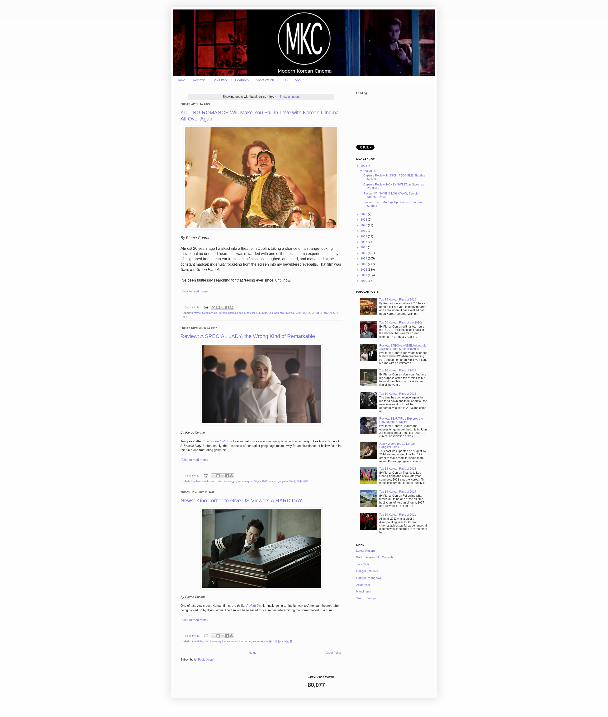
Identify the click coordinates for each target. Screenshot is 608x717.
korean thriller (215, 481)
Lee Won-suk (276, 312)
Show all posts (290, 96)
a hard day (197, 641)
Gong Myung (209, 312)
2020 (364, 225)
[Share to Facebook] (227, 307)
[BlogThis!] (218, 307)
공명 (298, 312)
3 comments (192, 307)
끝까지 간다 (276, 641)
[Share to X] (222, 307)
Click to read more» (194, 291)
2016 (364, 247)
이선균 (306, 312)
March (368, 170)
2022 (364, 219)
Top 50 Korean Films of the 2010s (401, 322)
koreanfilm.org (365, 550)
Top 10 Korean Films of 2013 (397, 393)
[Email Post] (206, 307)
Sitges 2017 (260, 481)
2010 (364, 280)
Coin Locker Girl (214, 441)
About (299, 80)
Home (181, 80)
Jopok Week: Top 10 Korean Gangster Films (397, 445)
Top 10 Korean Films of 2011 (397, 514)
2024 (364, 165)
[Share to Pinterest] (231, 307)
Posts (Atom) (206, 659)
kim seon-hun (230, 641)
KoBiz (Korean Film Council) (374, 557)
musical (289, 312)
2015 (364, 253)
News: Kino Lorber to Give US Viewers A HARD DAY (241, 501)
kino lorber (245, 641)
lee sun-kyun (259, 312)
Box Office (220, 80)
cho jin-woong (213, 641)
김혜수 (298, 481)
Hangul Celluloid (367, 571)
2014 (364, 258)
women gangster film (281, 481)
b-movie (196, 312)
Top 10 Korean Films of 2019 (397, 370)
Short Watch (265, 80)
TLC (284, 80)
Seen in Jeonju (366, 598)
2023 (364, 214)
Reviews (199, 80)
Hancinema (363, 591)
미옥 (306, 481)
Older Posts (333, 652)
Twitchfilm (362, 564)
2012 (364, 269)
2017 (364, 242)
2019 (364, 230)
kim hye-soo (198, 481)
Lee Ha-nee (244, 312)
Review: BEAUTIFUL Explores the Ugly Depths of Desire (401, 420)
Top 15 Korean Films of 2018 (397, 468)
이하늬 (325, 312)
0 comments (192, 475)
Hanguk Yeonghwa (368, 578)
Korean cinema (227, 312)
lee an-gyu (230, 481)
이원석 (315, 312)
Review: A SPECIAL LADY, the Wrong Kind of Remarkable (247, 336)
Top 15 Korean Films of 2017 (397, 491)
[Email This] (213, 307)
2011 (364, 275)
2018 (364, 236)
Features (242, 80)
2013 (364, 264)
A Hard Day (254, 605)
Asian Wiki (363, 585)
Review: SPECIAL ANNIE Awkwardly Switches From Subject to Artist (402, 347)
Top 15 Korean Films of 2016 (397, 299)
